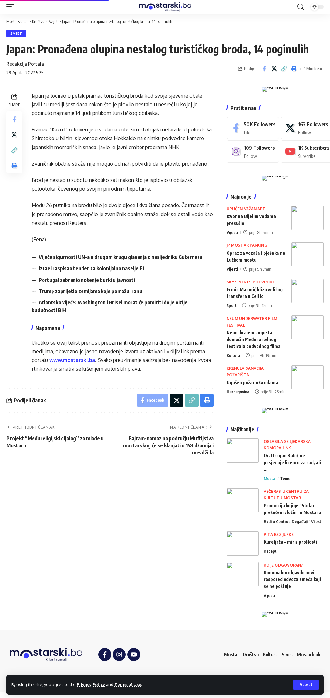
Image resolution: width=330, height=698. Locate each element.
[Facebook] (253, 128)
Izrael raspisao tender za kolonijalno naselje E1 (91, 268)
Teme (285, 478)
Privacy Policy (91, 684)
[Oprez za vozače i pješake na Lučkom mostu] (307, 254)
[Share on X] (273, 68)
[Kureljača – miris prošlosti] (243, 543)
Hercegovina (238, 391)
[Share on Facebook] (263, 68)
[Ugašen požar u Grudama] (307, 377)
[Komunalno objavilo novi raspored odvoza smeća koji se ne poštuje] (243, 574)
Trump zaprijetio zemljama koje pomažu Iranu (90, 291)
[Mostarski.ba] (165, 7)
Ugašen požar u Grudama (252, 382)
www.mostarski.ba (72, 360)
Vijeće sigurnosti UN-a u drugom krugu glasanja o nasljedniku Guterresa (120, 257)
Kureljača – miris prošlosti (290, 542)
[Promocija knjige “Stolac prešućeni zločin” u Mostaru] (243, 500)
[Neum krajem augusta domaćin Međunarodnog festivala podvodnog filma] (307, 327)
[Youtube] (133, 654)
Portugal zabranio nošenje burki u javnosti (87, 280)
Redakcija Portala (25, 64)
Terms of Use (127, 684)
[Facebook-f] (104, 654)
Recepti (270, 551)
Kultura (233, 355)
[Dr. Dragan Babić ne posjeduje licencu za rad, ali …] (243, 450)
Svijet (16, 33)
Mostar (270, 478)
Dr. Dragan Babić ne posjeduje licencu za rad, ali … (292, 462)
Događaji (300, 521)
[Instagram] (253, 151)
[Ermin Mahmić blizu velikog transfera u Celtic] (307, 291)
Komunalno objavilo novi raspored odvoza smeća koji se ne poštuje (292, 579)
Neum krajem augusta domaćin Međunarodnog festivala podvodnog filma (254, 339)
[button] (306, 685)
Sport (232, 305)
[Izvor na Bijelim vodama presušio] (307, 218)
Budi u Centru (276, 521)
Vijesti (232, 232)
